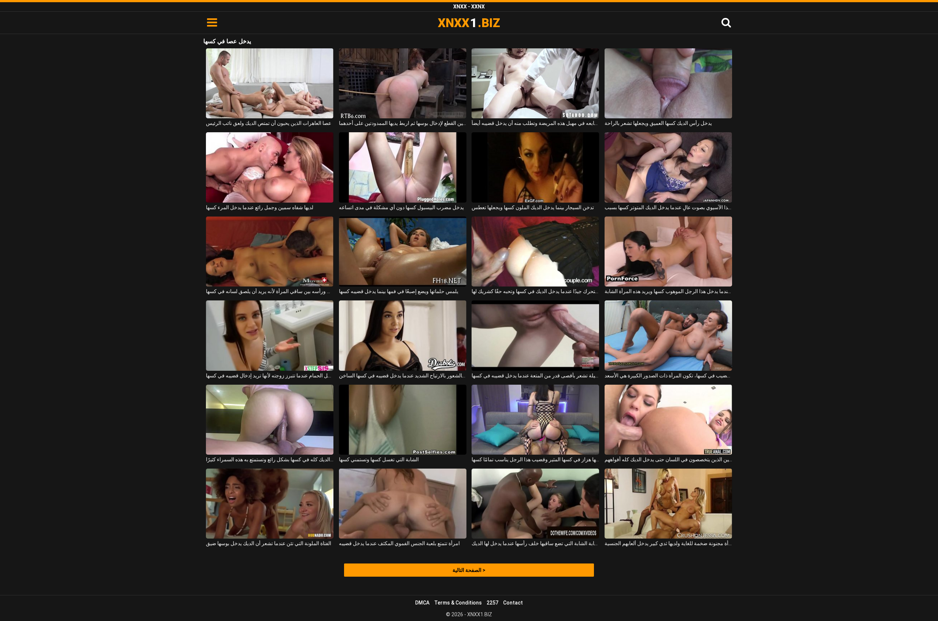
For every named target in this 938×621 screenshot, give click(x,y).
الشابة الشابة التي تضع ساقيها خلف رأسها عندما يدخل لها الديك (535, 543)
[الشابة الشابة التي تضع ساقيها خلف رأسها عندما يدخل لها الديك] (535, 504)
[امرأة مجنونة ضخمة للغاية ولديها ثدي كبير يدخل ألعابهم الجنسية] (668, 504)
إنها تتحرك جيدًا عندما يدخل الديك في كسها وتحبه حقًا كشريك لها (535, 291)
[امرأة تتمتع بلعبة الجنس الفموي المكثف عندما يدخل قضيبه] (402, 504)
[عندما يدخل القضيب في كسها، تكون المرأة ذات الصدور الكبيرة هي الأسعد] (668, 335)
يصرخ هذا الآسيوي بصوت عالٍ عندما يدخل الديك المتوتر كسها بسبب (668, 207)
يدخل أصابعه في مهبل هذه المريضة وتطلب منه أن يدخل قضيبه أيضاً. (535, 123)
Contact (513, 603)
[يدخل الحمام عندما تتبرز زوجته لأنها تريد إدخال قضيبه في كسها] (269, 335)
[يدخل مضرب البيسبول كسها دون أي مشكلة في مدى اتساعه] (402, 167)
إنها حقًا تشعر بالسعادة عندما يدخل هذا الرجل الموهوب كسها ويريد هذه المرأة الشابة (668, 291)
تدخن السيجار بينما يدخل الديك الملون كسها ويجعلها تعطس (533, 207)
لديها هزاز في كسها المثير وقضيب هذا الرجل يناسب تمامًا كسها (535, 459)
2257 (492, 603)
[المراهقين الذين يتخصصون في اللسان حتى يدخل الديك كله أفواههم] (668, 420)
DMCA (422, 603)
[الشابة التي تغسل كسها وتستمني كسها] (402, 420)
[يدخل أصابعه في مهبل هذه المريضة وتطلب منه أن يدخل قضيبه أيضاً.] (535, 83)
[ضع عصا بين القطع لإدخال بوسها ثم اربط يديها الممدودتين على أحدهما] (402, 83)
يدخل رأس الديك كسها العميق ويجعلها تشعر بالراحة (658, 123)
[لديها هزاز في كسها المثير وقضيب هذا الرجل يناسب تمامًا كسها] (535, 420)
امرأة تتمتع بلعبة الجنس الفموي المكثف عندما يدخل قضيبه (399, 543)
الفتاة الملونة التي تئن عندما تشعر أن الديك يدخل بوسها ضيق (268, 543)
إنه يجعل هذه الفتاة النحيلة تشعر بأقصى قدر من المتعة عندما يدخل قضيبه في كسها (535, 375)
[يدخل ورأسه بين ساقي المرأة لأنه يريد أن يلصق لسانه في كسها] (269, 252)
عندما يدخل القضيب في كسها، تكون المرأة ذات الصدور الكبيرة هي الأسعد (668, 375)
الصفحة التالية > (469, 570)
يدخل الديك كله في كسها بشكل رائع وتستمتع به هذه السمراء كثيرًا (269, 459)
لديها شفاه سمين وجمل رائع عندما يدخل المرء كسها (259, 207)
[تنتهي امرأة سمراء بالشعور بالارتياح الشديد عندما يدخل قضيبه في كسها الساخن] (402, 335)
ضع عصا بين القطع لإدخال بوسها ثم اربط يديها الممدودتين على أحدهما (402, 123)
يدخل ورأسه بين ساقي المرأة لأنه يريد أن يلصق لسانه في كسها (269, 291)
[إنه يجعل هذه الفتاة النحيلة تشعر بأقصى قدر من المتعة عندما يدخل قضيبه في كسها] (535, 335)
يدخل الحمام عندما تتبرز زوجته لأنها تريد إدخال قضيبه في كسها (269, 375)
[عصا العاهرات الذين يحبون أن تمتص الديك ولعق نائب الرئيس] (269, 83)
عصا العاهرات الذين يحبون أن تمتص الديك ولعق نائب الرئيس (268, 123)
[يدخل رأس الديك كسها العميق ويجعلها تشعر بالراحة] (668, 83)
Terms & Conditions (458, 603)
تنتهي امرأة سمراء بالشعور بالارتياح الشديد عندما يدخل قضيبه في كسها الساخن (402, 375)
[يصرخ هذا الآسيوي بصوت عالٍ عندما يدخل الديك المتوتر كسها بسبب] (668, 167)
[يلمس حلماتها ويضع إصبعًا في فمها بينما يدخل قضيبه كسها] (402, 252)
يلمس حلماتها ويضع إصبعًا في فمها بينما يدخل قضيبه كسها (398, 291)
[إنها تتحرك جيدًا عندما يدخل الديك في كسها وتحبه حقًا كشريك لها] (535, 252)
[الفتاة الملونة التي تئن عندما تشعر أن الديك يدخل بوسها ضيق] (269, 504)
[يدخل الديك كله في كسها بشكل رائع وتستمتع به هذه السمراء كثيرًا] (269, 420)
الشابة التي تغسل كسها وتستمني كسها (379, 459)
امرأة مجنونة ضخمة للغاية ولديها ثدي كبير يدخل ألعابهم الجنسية (668, 543)
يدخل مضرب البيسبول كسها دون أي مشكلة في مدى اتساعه (401, 207)
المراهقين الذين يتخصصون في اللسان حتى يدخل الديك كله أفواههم (668, 459)
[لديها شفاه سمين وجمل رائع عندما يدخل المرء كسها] (269, 167)
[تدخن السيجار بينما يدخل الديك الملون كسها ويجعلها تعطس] (535, 167)
